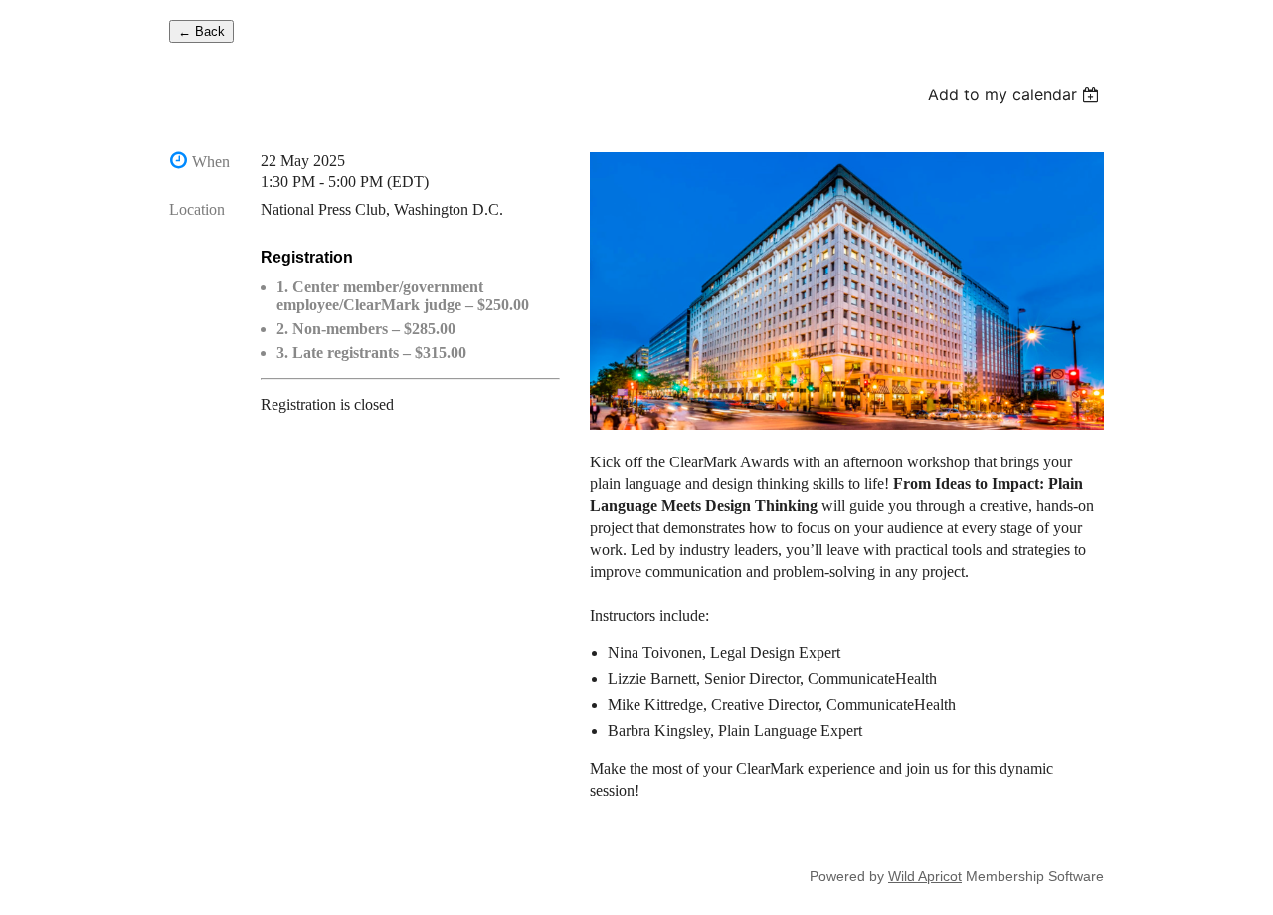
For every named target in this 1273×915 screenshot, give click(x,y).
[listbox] (1016, 94)
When (211, 161)
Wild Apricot (925, 876)
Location (197, 209)
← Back (201, 31)
